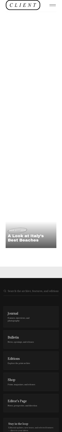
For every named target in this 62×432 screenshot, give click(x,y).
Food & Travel (9, 50)
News (9, 37)
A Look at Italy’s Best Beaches (26, 238)
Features (9, 66)
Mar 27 (17, 230)
